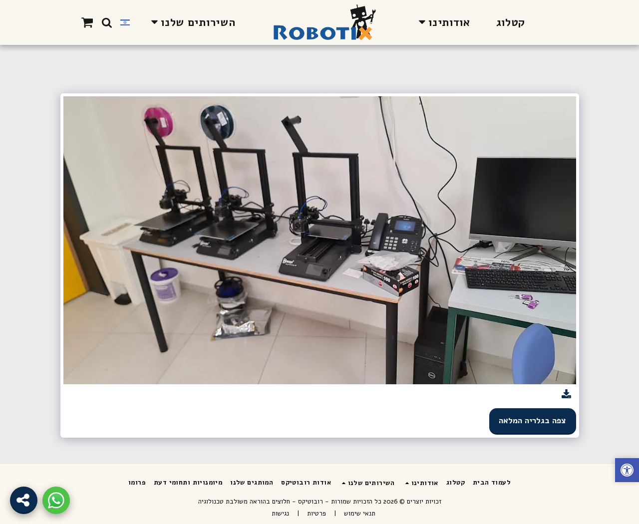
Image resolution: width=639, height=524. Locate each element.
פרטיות (316, 513)
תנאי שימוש (359, 513)
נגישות (280, 513)
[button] (442, 22)
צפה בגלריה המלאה (532, 420)
